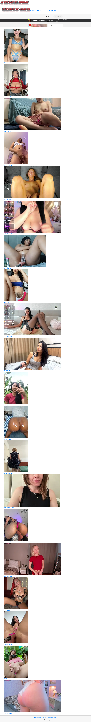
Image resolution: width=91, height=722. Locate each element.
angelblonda (8, 473)
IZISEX (32, 10)
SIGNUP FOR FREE (57, 10)
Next (2, 28)
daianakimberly (9, 97)
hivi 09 (6, 679)
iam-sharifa (7, 268)
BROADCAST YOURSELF (43, 10)
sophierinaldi (8, 165)
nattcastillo (7, 302)
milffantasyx (8, 336)
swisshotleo (7, 62)
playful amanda (9, 644)
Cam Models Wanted (50, 718)
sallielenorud (8, 199)
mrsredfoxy (7, 610)
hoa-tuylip (7, 405)
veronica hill (8, 234)
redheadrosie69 (9, 507)
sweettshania (8, 439)
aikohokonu (7, 371)
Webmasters (38, 718)
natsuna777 (7, 131)
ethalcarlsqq (8, 713)
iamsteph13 (7, 542)
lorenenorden (8, 576)
